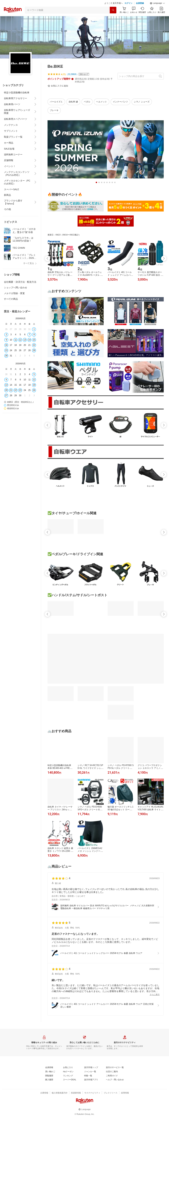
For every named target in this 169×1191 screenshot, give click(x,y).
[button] (157, 3)
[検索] (113, 10)
